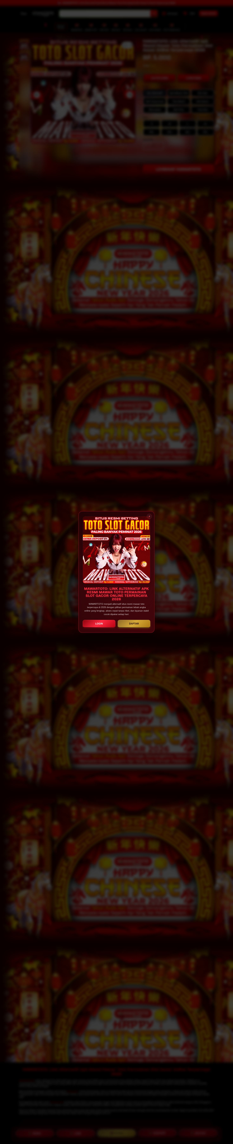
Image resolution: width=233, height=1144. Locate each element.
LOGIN (99, 623)
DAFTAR (134, 623)
